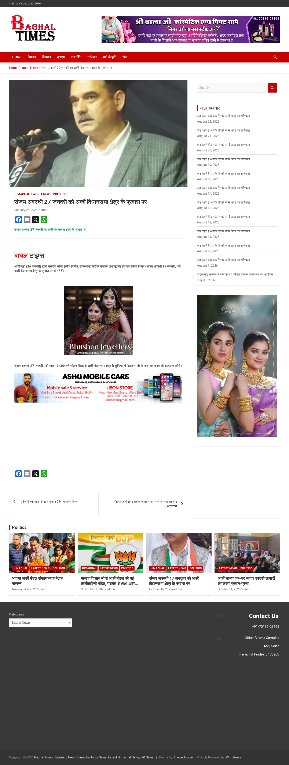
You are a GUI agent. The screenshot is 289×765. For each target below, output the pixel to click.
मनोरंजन (92, 57)
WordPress (233, 757)
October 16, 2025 (160, 589)
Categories (16, 614)
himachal (22, 194)
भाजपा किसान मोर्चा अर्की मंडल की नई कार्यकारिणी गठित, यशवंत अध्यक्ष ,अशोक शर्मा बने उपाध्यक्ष (109, 583)
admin (43, 210)
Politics (19, 527)
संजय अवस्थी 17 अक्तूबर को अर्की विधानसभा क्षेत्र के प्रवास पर (174, 581)
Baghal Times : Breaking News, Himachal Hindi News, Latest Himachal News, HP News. (94, 757)
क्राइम (61, 57)
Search (272, 88)
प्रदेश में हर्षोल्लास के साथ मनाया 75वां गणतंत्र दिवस (49, 502)
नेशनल (32, 57)
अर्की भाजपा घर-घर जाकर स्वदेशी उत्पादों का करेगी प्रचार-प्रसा (246, 581)
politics (60, 194)
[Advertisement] (98, 436)
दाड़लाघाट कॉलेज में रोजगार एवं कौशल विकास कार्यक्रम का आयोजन (235, 274)
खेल (124, 57)
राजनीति (75, 57)
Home (17, 57)
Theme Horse (183, 757)
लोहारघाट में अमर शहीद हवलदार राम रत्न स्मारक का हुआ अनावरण (145, 504)
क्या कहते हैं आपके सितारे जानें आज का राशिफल (223, 116)
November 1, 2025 (93, 589)
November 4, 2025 (24, 589)
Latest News (41, 194)
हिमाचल (46, 57)
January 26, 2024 (25, 210)
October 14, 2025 (229, 589)
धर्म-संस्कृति (109, 57)
